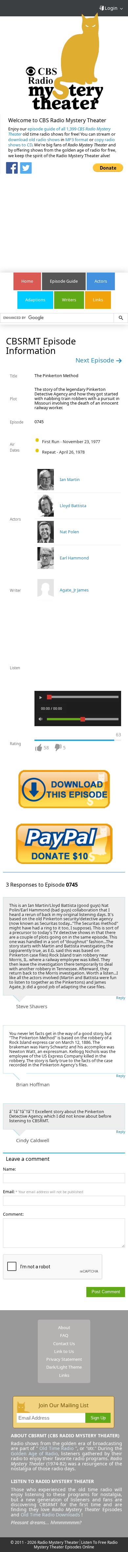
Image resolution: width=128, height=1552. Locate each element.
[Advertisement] (64, 220)
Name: (9, 1169)
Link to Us (64, 1351)
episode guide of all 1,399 (59, 131)
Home (27, 281)
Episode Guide (64, 281)
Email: (43, 1191)
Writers (69, 300)
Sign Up (98, 1418)
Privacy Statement (64, 1359)
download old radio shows (34, 139)
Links (98, 300)
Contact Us (64, 1343)
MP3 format (76, 139)
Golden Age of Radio (34, 1453)
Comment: (13, 1214)
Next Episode (95, 360)
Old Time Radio (56, 1448)
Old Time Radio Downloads (51, 1514)
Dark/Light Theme (64, 1367)
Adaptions (35, 300)
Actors (101, 281)
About (64, 1327)
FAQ (64, 1335)
